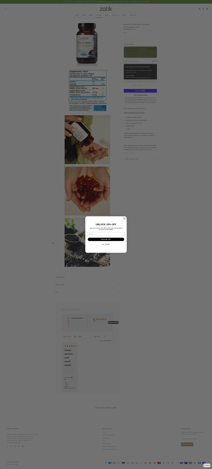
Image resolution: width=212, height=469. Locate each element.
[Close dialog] (124, 218)
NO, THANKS (106, 244)
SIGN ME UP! (106, 239)
